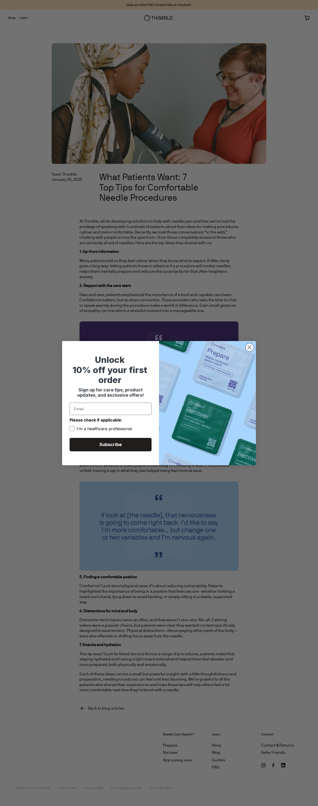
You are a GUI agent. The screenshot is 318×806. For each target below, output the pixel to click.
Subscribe (110, 444)
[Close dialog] (249, 347)
